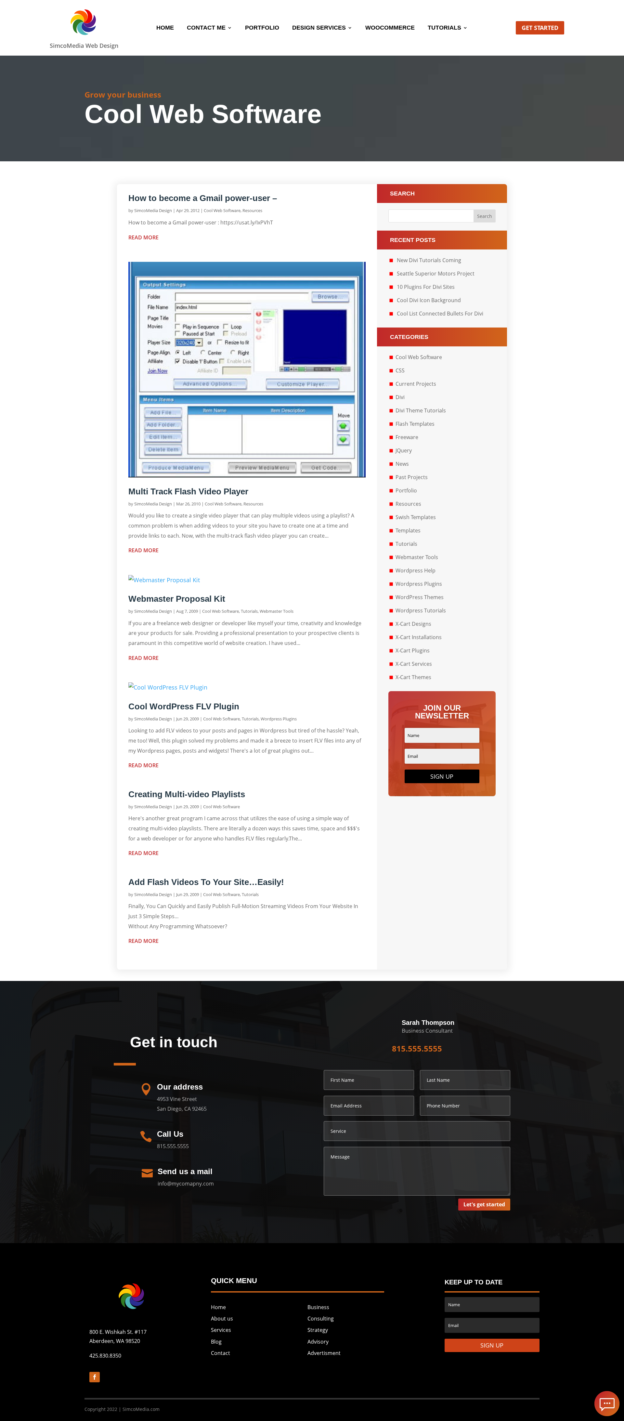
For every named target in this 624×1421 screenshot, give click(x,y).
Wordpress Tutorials (421, 610)
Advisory (318, 1341)
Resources (252, 210)
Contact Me (206, 28)
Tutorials (444, 28)
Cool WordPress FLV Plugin (183, 706)
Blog (216, 1341)
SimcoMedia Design (153, 210)
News (402, 463)
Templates (408, 530)
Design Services (319, 28)
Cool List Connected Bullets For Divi (440, 313)
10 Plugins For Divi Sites (426, 286)
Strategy (317, 1330)
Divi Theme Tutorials (421, 410)
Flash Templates (415, 423)
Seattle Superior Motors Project (435, 273)
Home (165, 28)
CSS (400, 370)
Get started (540, 28)
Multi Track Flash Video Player (188, 491)
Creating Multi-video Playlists (186, 794)
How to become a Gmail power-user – (202, 198)
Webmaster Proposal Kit (176, 599)
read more (143, 237)
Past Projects (412, 477)
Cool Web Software (222, 210)
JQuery (404, 450)
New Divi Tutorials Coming (429, 260)
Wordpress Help (416, 570)
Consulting (320, 1318)
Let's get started (484, 1204)
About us (222, 1318)
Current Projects (416, 383)
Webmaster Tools (276, 611)
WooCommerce (390, 28)
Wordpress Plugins (279, 719)
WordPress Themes (420, 597)
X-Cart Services (414, 663)
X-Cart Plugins (413, 650)
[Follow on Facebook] (94, 1377)
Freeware (407, 437)
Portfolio (262, 28)
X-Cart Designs (413, 623)
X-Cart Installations (419, 637)
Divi (400, 397)
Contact (220, 1353)
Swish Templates (416, 517)
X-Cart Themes (413, 677)
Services (221, 1330)
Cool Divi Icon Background (429, 300)
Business (318, 1307)
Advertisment (324, 1353)
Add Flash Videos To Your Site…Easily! (206, 882)
